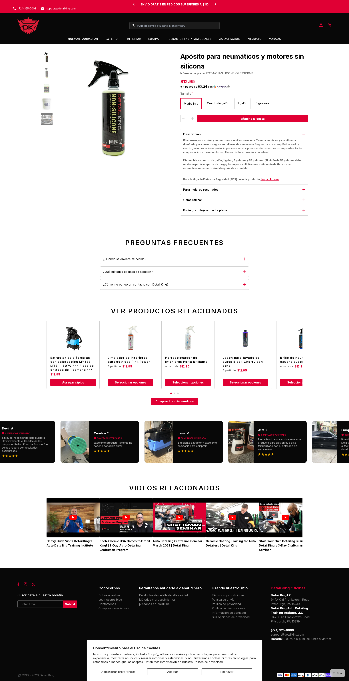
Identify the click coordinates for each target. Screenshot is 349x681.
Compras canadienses (114, 608)
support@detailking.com (61, 8)
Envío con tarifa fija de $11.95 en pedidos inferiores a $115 (174, 7)
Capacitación (229, 38)
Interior (134, 38)
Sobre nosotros (109, 595)
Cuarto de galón (218, 103)
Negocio (255, 38)
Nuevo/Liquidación (83, 38)
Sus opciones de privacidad (231, 617)
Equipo (153, 38)
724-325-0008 (27, 8)
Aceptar (172, 672)
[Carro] (330, 25)
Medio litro (191, 103)
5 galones (262, 103)
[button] (47, 57)
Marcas (275, 38)
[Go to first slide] (215, 4)
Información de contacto (229, 612)
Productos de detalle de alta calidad (163, 595)
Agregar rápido (73, 382)
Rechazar (227, 672)
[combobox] (174, 25)
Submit (70, 604)
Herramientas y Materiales (189, 38)
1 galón (242, 103)
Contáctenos (107, 604)
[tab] (171, 393)
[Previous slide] (134, 4)
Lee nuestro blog (110, 599)
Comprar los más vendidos (174, 401)
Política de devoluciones (228, 608)
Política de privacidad (208, 662)
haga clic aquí (270, 179)
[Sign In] (321, 25)
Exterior (112, 38)
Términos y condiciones (228, 595)
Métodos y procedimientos (157, 599)
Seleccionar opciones (130, 382)
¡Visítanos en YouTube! (154, 604)
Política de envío (223, 599)
